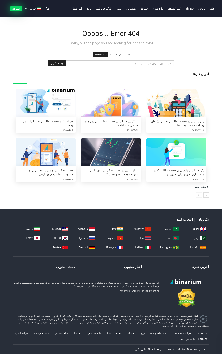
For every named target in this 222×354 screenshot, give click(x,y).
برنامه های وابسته (159, 333)
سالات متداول (61, 333)
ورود (142, 333)
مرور (119, 8)
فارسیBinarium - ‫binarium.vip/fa (186, 349)
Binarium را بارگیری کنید (193, 339)
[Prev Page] (199, 195)
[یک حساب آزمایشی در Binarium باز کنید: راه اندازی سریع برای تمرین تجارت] (176, 152)
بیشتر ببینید (201, 186)
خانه (212, 8)
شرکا (108, 333)
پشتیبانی (131, 8)
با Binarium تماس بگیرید (147, 349)
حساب (119, 333)
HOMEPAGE (101, 54)
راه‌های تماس (94, 333)
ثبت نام (190, 8)
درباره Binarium (182, 333)
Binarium (201, 333)
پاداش (201, 8)
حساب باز (78, 333)
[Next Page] (206, 195)
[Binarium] (186, 284)
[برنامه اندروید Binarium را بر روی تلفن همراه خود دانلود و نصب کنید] (111, 152)
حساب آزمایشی (41, 333)
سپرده (144, 8)
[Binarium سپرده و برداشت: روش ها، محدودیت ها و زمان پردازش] (46, 152)
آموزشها (77, 8)
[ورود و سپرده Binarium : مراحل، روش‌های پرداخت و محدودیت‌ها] (176, 103)
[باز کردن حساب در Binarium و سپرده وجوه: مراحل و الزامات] (111, 103)
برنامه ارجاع (21, 333)
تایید (89, 8)
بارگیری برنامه (104, 8)
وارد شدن (158, 8)
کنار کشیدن (174, 8)
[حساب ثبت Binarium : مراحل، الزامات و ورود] (46, 103)
